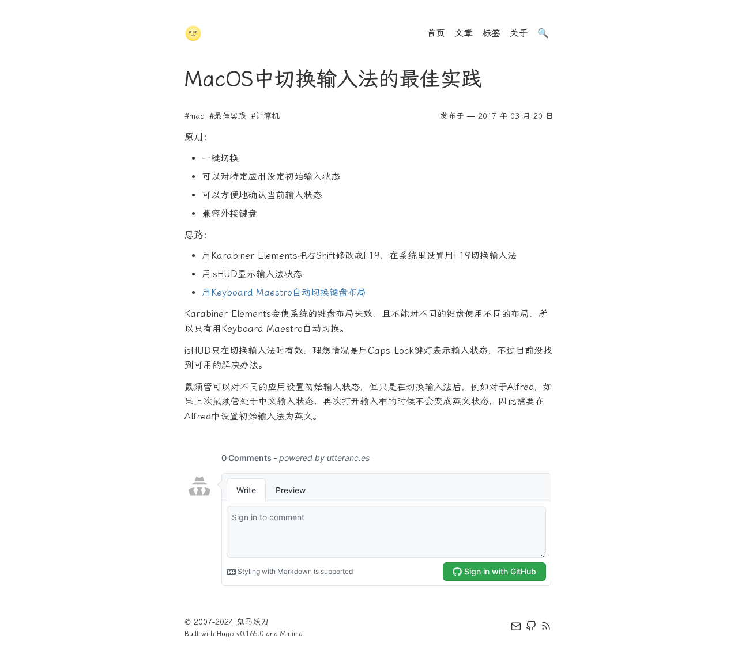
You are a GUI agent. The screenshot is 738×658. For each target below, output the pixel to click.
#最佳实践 (227, 116)
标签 (491, 33)
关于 (519, 33)
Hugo (225, 634)
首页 (436, 33)
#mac (194, 116)
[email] (516, 628)
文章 (463, 33)
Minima (291, 634)
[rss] (546, 628)
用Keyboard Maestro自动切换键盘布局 (284, 292)
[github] (531, 628)
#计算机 (265, 116)
